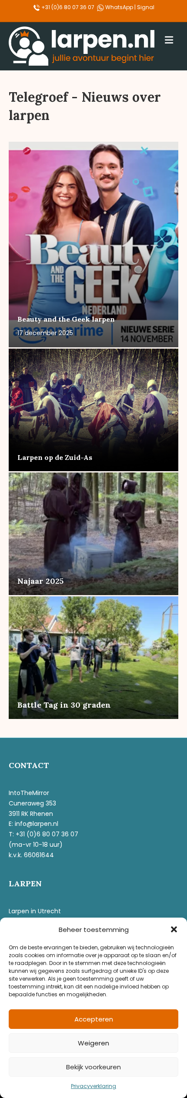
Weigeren (93, 1043)
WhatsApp (119, 7)
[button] (174, 929)
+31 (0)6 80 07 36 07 (67, 7)
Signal (145, 7)
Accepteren (93, 1019)
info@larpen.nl (36, 823)
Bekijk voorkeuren (93, 1066)
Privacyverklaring (93, 1086)
